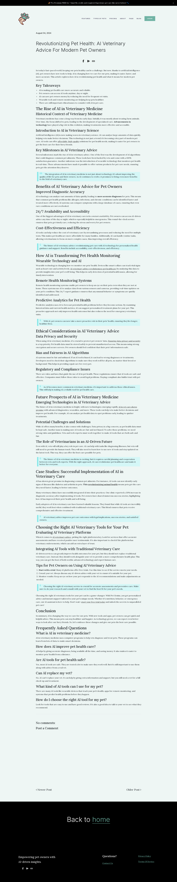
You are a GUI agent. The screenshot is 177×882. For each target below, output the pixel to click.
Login (150, 19)
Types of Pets (99, 19)
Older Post (133, 789)
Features (86, 19)
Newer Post (44, 789)
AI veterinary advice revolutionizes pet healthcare (93, 269)
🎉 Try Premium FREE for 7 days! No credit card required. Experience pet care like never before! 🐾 (88, 3)
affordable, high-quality (68, 141)
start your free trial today (93, 602)
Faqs (131, 19)
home (101, 819)
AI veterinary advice (62, 537)
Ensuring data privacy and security (124, 341)
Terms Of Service (146, 861)
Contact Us (107, 863)
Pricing (113, 19)
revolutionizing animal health (103, 484)
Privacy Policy (144, 856)
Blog (139, 19)
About (123, 19)
